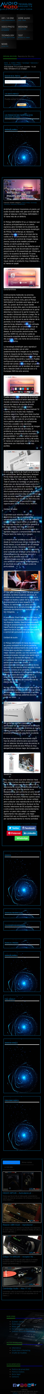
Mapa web (16, 1326)
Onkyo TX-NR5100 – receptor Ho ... (19, 1257)
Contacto (15, 1376)
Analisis (13, 63)
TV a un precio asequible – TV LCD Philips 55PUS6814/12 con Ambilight (20, 194)
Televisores (34, 63)
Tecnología (25, 63)
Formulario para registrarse (23, 1329)
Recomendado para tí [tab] (11, 1162)
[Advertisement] (22, 149)
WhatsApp (22, 838)
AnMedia (15, 1393)
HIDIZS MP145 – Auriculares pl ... (18, 1193)
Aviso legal (16, 1374)
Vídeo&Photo (17, 65)
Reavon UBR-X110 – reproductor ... (19, 1225)
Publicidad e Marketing (21, 1350)
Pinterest (15, 833)
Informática (16, 1348)
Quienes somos (18, 1321)
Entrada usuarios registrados (23, 1331)
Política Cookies (18, 1372)
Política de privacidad (20, 1369)
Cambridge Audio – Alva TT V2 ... (18, 1288)
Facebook (29, 828)
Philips (19, 63)
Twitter (15, 828)
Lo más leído (8, 1167)
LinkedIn (31, 833)
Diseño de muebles (19, 1353)
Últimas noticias (27, 1162)
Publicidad (16, 1324)
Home (6, 63)
